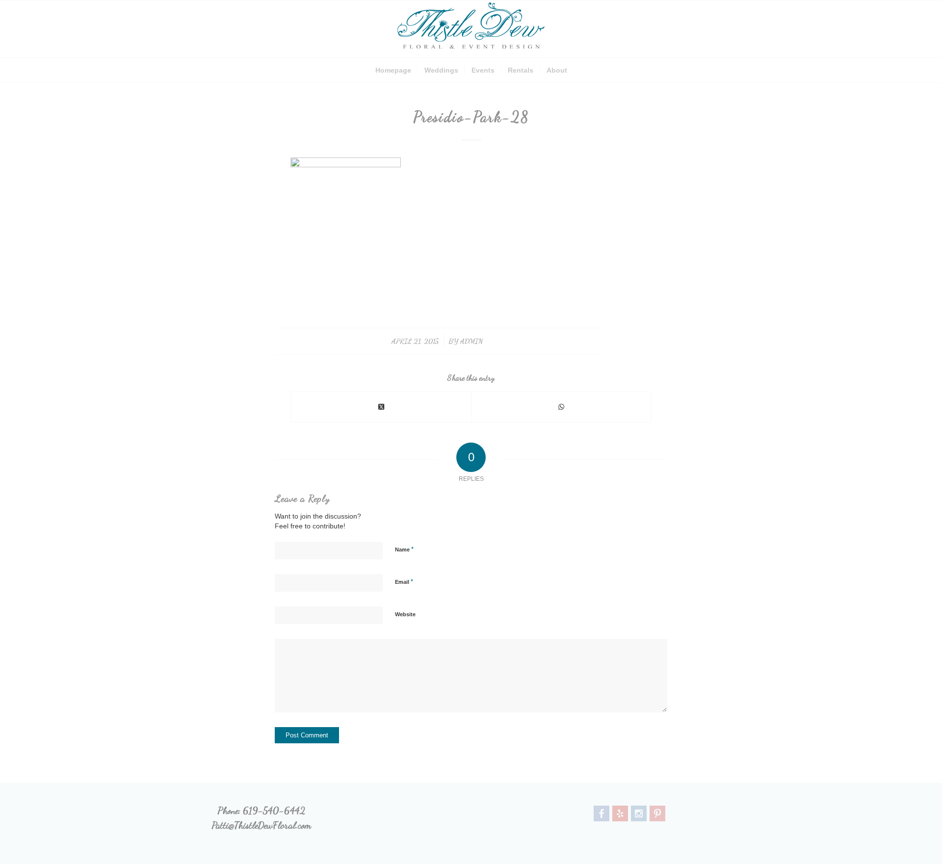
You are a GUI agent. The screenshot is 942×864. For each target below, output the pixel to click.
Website (405, 614)
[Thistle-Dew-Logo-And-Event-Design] (471, 28)
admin (471, 341)
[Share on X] (381, 407)
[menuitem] (393, 70)
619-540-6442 (274, 810)
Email (404, 581)
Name (404, 549)
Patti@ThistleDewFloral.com (261, 825)
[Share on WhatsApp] (561, 407)
